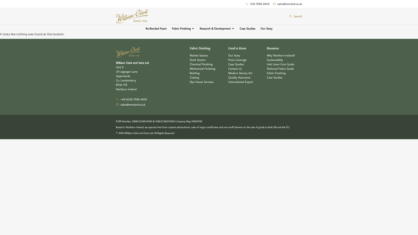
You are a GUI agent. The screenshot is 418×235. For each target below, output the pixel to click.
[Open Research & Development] (233, 28)
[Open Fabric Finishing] (193, 28)
